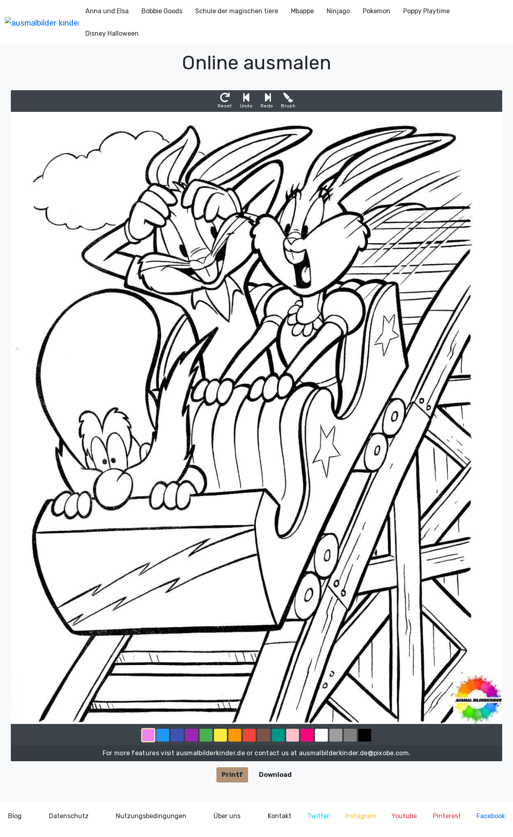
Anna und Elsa (107, 11)
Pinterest (447, 816)
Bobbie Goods (161, 11)
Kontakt (279, 816)
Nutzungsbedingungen (151, 816)
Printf (232, 774)
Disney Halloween (112, 33)
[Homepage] (42, 22)
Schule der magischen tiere (236, 11)
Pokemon (376, 11)
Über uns (227, 816)
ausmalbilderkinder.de (210, 753)
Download (275, 774)
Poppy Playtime (426, 11)
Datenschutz (69, 816)
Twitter (318, 816)
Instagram (360, 816)
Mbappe (302, 11)
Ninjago (338, 11)
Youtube (404, 816)
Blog (15, 816)
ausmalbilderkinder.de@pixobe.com (354, 753)
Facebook (491, 816)
